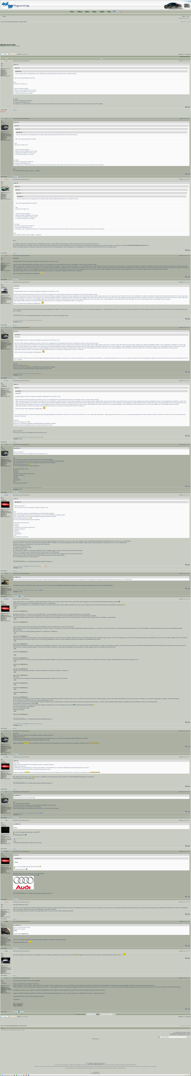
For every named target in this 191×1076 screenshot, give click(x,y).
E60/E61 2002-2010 (23, 21)
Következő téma (187, 56)
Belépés (4, 16)
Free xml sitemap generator (95, 1073)
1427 (6, 589)
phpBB (90, 1063)
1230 (7, 989)
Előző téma (182, 56)
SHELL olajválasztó (17, 1005)
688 (6, 461)
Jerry (12, 45)
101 (6, 391)
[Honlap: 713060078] (21, 1012)
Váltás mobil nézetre (95, 1038)
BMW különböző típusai (14, 21)
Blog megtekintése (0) (6, 75)
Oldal (179, 54)
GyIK (188, 16)
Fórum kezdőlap (6, 21)
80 (6, 392)
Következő (188, 54)
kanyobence (8, 45)
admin (43, 566)
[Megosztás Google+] (189, 107)
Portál (2, 21)
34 (5, 968)
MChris (14, 45)
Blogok (183, 16)
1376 (7, 590)
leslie (25, 320)
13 (5, 940)
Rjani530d (26, 437)
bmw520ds (26, 566)
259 (6, 298)
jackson (18, 45)
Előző (182, 54)
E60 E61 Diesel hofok (7, 45)
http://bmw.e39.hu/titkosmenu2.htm (136, 245)
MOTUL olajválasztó (18, 1004)
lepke (25, 373)
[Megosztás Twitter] (187, 107)
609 (6, 512)
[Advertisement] (95, 33)
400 (6, 839)
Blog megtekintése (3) (6, 594)
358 (6, 299)
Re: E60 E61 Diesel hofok (25, 118)
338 (6, 135)
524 (6, 511)
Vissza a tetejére (4, 109)
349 (6, 838)
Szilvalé (40, 320)
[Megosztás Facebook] (186, 107)
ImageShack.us (24, 611)
